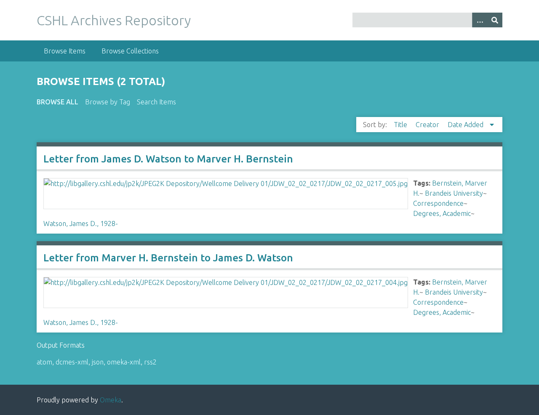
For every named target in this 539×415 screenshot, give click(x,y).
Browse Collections (130, 51)
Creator (428, 124)
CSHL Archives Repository (114, 20)
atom (44, 362)
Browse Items (64, 51)
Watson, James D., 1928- (80, 223)
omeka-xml (124, 362)
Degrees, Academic (442, 213)
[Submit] (494, 20)
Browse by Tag (107, 102)
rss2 (150, 362)
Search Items (156, 102)
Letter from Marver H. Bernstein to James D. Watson (168, 257)
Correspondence (438, 203)
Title (401, 124)
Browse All (57, 102)
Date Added (466, 124)
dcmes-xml (72, 362)
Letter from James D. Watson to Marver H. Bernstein (168, 159)
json (98, 362)
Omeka (110, 400)
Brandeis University (454, 193)
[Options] (479, 20)
